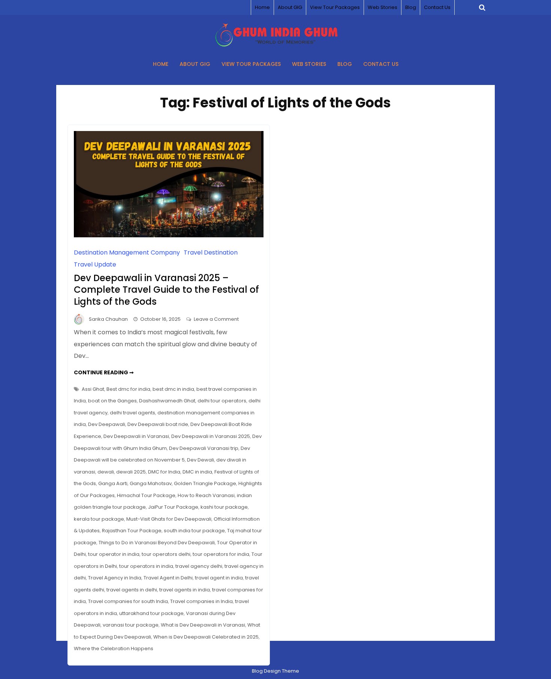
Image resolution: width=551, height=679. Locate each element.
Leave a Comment (216, 319)
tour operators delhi (166, 554)
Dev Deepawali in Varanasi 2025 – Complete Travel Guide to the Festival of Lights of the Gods (166, 289)
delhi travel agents (132, 412)
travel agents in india (184, 589)
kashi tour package (224, 507)
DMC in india (197, 471)
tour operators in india (146, 566)
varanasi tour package (131, 624)
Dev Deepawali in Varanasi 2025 (210, 436)
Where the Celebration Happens (113, 648)
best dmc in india (173, 389)
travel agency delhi (198, 566)
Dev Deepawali (106, 424)
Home (262, 7)
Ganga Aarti (112, 483)
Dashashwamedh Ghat (167, 400)
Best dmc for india (128, 389)
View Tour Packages (335, 7)
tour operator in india (113, 554)
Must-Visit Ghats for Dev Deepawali (168, 519)
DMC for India (164, 471)
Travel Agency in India (114, 577)
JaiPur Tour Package (173, 507)
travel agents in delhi (131, 589)
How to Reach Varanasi (206, 495)
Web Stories (382, 7)
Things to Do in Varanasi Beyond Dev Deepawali (157, 542)
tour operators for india (221, 554)
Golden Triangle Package (205, 483)
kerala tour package (99, 519)
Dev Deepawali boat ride (157, 424)
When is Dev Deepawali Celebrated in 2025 (206, 636)
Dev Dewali (200, 459)
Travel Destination (211, 252)
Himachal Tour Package (146, 495)
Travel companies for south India (128, 601)
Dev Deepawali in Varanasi (136, 436)
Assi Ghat (93, 389)
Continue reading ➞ (104, 372)
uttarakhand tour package (151, 613)
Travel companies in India (201, 601)
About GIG (290, 7)
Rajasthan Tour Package (132, 530)
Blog (410, 7)
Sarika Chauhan (108, 319)
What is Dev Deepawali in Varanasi (203, 624)
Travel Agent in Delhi (168, 577)
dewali (105, 471)
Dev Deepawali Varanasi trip (203, 448)
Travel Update (95, 264)
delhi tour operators (222, 400)
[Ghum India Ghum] (276, 44)
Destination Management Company (127, 252)
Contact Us (437, 7)
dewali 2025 (131, 471)
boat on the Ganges (112, 400)
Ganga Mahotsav (151, 483)
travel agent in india (219, 577)
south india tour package (194, 530)
